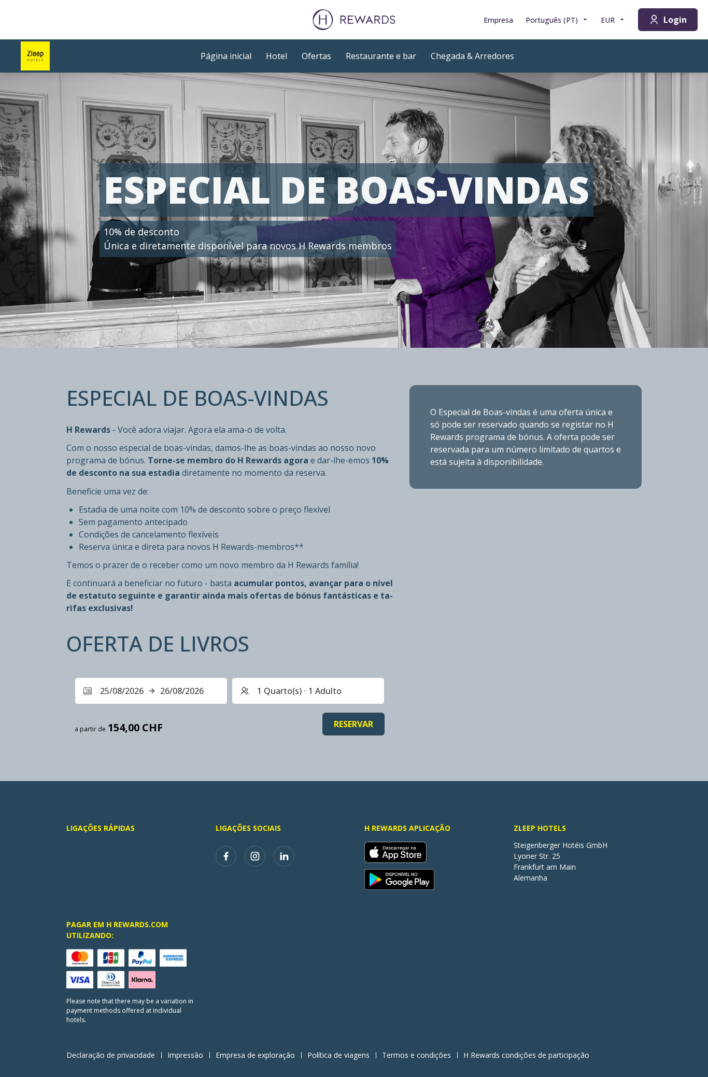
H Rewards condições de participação (526, 1055)
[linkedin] (284, 856)
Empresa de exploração (255, 1055)
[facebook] (226, 856)
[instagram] (255, 856)
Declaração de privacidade (110, 1055)
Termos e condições (416, 1055)
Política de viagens (338, 1055)
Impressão (185, 1055)
